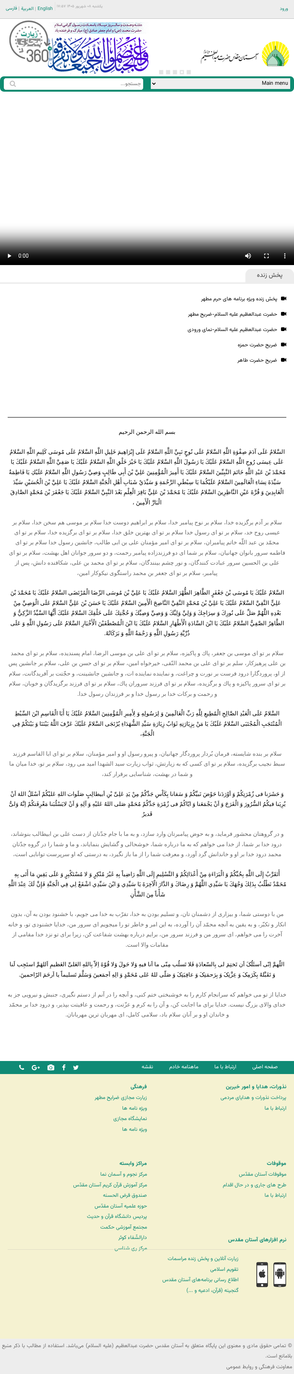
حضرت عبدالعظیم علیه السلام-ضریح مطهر (232, 314)
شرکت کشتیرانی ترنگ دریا (26, 1332)
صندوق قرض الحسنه (125, 1195)
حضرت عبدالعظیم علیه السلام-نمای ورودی (232, 330)
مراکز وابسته (133, 1164)
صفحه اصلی (265, 1067)
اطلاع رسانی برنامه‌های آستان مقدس (200, 1280)
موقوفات (276, 1164)
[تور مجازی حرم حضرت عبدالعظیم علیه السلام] (31, 63)
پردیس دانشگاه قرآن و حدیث (117, 1217)
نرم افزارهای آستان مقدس (257, 1240)
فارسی (11, 8)
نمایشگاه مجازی (130, 1119)
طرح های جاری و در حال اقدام (254, 1185)
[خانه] (245, 44)
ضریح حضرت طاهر (257, 360)
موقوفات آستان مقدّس (262, 1174)
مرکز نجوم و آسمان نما (123, 1174)
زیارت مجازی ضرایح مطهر (121, 1098)
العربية (27, 9)
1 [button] (188, 72)
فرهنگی (139, 1087)
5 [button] (161, 72)
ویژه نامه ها (134, 1108)
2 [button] (182, 72)
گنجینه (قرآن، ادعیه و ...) (212, 1291)
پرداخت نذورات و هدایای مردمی (253, 1098)
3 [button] (175, 72)
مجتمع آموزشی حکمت (123, 1227)
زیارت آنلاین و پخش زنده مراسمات (203, 1259)
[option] (98, 47)
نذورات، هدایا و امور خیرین (256, 1087)
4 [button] (168, 72)
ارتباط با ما (225, 1067)
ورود (284, 9)
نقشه (147, 1067)
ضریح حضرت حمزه (257, 345)
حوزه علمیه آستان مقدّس (121, 1206)
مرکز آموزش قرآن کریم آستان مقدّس (110, 1185)
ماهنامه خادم (183, 1067)
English (45, 9)
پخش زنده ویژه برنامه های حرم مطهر (239, 299)
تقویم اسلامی (224, 1269)
